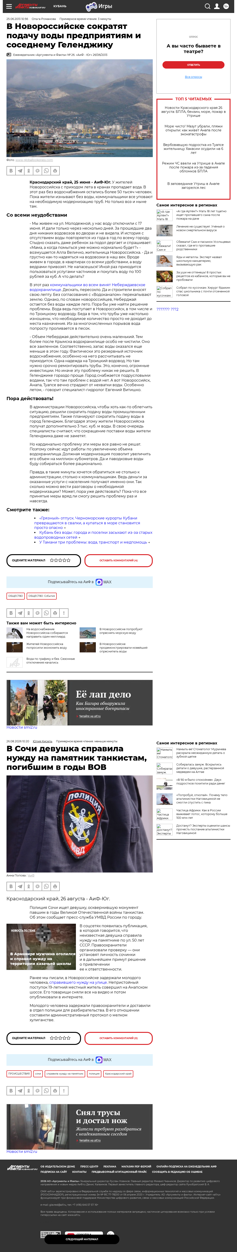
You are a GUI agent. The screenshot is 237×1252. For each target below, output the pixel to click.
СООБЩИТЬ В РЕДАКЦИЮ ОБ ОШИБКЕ (177, 1171)
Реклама (109, 1166)
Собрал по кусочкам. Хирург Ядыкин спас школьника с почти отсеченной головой (203, 291)
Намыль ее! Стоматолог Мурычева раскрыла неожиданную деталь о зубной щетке (201, 752)
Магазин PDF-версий (136, 1166)
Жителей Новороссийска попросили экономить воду (46, 645)
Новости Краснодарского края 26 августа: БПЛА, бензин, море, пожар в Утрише (193, 112)
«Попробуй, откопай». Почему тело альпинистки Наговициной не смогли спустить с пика (202, 798)
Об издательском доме (58, 1166)
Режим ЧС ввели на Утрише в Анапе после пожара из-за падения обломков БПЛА (193, 167)
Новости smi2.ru (21, 727)
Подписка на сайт (54, 1171)
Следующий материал (82, 1239)
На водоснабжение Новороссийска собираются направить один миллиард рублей (47, 634)
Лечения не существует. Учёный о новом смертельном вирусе (200, 228)
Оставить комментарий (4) (119, 560)
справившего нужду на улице (78, 982)
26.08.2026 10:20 (17, 741)
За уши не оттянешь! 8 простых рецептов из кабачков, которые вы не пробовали (203, 276)
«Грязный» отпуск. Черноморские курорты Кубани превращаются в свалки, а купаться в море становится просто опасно (87, 523)
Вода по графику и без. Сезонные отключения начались (50, 660)
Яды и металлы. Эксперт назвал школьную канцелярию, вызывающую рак (199, 260)
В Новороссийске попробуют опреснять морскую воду (121, 631)
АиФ (31, 875)
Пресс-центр (89, 1166)
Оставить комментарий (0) (119, 1038)
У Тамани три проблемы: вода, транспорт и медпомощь (93, 542)
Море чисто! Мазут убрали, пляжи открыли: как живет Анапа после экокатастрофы (194, 130)
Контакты (79, 1171)
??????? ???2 (167, 309)
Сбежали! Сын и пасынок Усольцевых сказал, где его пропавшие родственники (203, 245)
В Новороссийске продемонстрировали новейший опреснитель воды (123, 647)
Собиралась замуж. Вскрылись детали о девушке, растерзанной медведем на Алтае (200, 768)
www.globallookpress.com (34, 160)
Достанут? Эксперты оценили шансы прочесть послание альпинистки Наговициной (203, 829)
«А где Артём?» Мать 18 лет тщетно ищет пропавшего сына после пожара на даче (201, 214)
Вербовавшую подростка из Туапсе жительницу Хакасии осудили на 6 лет (193, 149)
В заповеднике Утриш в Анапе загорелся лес (193, 186)
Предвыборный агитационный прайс (119, 1171)
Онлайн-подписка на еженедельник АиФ (186, 1166)
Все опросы (193, 77)
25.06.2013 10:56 (17, 19)
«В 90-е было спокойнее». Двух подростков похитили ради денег (200, 781)
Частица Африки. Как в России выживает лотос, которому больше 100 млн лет (201, 814)
